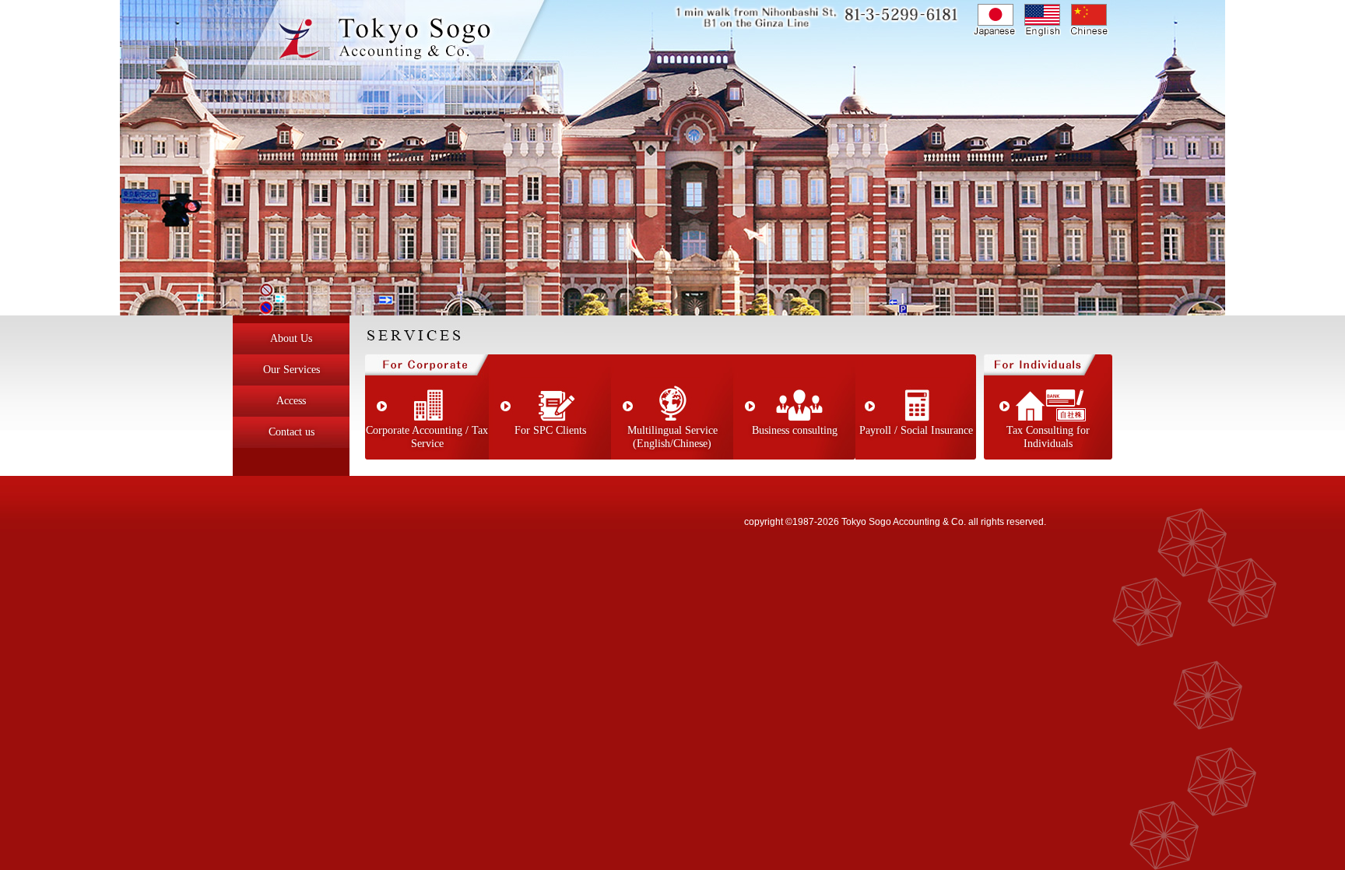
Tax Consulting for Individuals (1048, 436)
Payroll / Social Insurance (916, 430)
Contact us (291, 432)
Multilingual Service (672, 436)
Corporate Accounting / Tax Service (427, 436)
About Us (291, 338)
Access (291, 401)
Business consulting (795, 430)
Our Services (291, 369)
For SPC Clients (550, 430)
